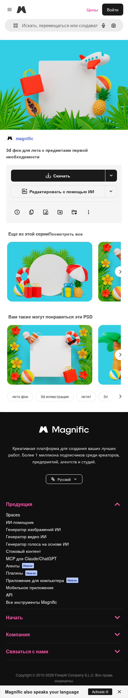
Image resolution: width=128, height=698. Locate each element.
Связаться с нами (27, 651)
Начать (14, 617)
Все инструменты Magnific (31, 602)
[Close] (119, 691)
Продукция (19, 504)
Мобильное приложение (30, 587)
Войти (112, 10)
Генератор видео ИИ (26, 536)
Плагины (21, 573)
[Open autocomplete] (13, 25)
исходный (40, 51)
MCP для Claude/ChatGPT (31, 558)
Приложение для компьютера (41, 580)
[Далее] (120, 271)
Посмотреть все (66, 234)
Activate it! (100, 691)
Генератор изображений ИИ (33, 529)
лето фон (20, 396)
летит (86, 396)
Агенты (19, 566)
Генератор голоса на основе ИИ (37, 544)
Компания (18, 634)
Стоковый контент (23, 551)
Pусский (64, 479)
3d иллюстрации (55, 396)
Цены (92, 10)
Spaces (13, 515)
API (9, 595)
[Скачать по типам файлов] (111, 176)
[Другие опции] (88, 212)
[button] (64, 479)
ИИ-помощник (20, 522)
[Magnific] (64, 430)
